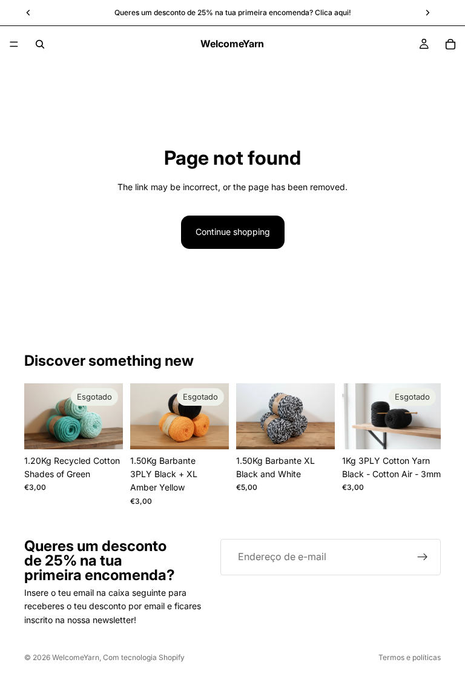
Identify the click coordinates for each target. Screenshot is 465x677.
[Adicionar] (316, 430)
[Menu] (14, 44)
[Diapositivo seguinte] (109, 416)
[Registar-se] (422, 557)
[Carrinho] (450, 44)
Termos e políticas (409, 657)
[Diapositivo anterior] (37, 416)
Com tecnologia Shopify (144, 657)
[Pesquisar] (40, 44)
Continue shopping (233, 231)
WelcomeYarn (75, 657)
